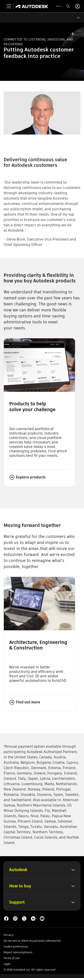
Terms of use (11, 958)
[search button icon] (68, 6)
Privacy (8, 935)
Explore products (30, 477)
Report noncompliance (18, 952)
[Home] (32, 6)
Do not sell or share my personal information (32, 941)
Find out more (28, 702)
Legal (7, 964)
